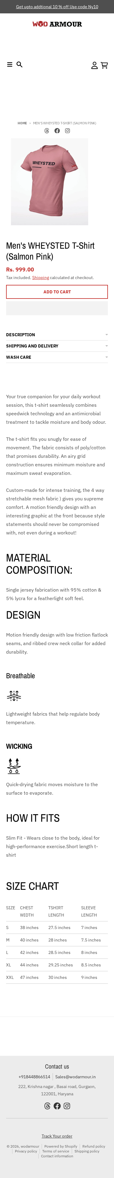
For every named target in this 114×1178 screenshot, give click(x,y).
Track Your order (57, 1136)
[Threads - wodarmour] (47, 131)
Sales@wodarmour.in (75, 1077)
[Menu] (9, 64)
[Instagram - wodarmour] (67, 131)
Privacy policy (26, 1151)
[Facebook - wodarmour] (57, 131)
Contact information (57, 1156)
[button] (57, 308)
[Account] (94, 65)
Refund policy (93, 1146)
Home (22, 123)
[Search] (19, 64)
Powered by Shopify (60, 1146)
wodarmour (30, 1146)
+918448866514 (34, 1077)
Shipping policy (86, 1151)
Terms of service (55, 1151)
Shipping (40, 277)
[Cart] (104, 65)
